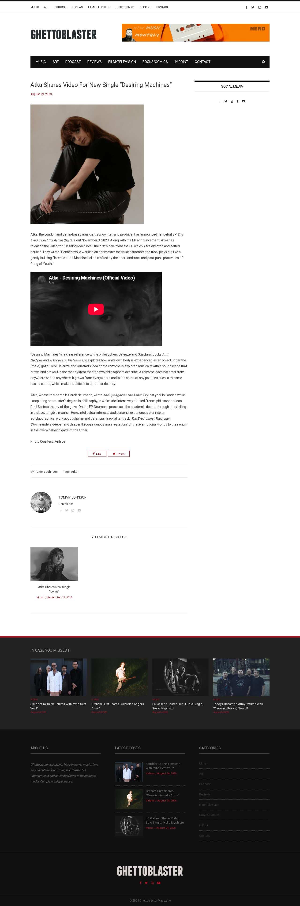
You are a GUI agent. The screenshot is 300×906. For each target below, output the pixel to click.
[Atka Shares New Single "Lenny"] (54, 565)
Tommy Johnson (46, 471)
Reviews (77, 7)
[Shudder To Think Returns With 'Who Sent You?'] (58, 677)
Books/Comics (125, 7)
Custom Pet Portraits (208, 135)
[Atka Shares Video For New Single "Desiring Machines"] (87, 167)
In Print (145, 7)
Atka (74, 471)
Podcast (60, 7)
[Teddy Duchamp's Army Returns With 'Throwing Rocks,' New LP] (241, 677)
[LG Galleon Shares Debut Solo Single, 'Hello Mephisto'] (180, 677)
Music (34, 7)
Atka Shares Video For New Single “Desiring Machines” (101, 84)
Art (46, 7)
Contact (162, 7)
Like (98, 453)
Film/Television (98, 7)
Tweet (120, 453)
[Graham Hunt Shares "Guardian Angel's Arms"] (119, 677)
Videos (34, 699)
